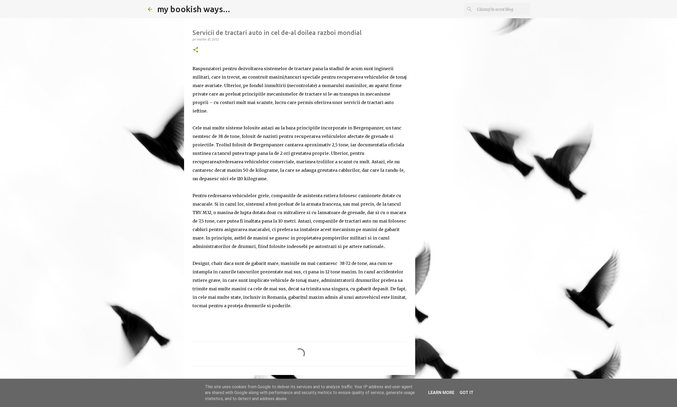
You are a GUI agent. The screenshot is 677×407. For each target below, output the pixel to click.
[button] (196, 50)
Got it (466, 392)
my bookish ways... (193, 9)
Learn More (441, 392)
